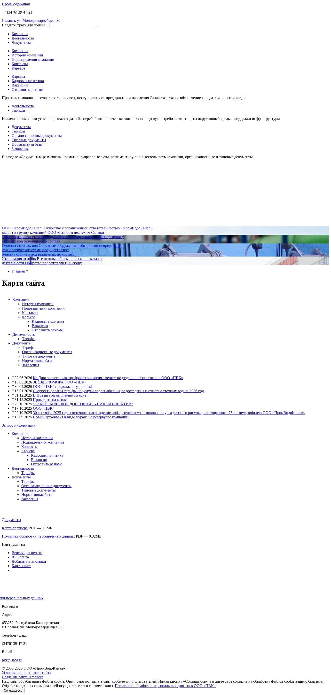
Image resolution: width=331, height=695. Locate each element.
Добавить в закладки (29, 561)
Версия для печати (27, 553)
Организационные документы (37, 135)
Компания (20, 51)
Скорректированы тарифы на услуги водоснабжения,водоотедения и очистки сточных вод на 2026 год (118, 391)
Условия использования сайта (26, 673)
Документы (21, 127)
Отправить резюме (27, 89)
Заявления (20, 149)
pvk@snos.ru (12, 660)
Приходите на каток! (50, 400)
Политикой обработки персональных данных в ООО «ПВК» (165, 686)
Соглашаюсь (13, 690)
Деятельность (23, 106)
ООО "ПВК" (43, 408)
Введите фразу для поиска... (25, 25)
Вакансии (20, 85)
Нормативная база (27, 144)
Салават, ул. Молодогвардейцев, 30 (31, 20)
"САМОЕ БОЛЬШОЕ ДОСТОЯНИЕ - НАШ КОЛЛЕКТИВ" (83, 404)
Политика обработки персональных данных (38, 536)
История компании (27, 55)
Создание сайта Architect (22, 677)
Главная (18, 271)
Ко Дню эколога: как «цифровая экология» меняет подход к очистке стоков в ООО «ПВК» (108, 378)
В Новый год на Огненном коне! (60, 395)
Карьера (18, 68)
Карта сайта (21, 566)
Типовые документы (29, 140)
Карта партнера (15, 528)
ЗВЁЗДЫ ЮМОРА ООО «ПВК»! (60, 382)
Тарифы (18, 110)
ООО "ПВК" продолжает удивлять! (62, 386)
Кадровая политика (28, 81)
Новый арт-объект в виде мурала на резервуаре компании (80, 417)
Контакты (20, 64)
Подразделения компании (33, 59)
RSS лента (20, 557)
